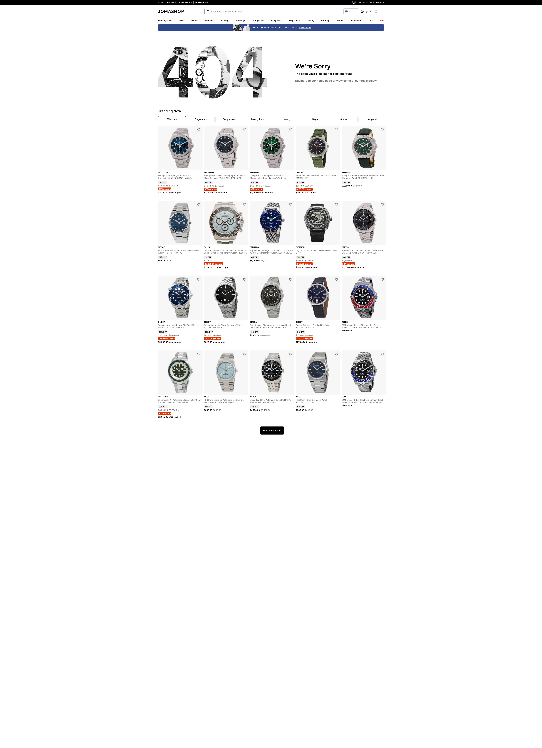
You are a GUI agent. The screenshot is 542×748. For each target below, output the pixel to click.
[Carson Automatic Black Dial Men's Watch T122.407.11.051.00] (244, 279)
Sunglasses (258, 20)
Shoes (340, 20)
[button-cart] (381, 11)
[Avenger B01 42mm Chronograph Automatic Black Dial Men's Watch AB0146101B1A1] (244, 129)
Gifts (370, 20)
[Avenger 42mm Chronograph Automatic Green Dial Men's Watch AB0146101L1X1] (382, 129)
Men (181, 20)
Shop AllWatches (272, 430)
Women (194, 20)
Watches (209, 20)
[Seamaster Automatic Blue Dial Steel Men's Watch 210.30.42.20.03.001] (198, 279)
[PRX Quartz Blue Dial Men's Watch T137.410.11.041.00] (336, 354)
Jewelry (224, 20)
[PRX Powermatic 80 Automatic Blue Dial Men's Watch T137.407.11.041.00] (198, 204)
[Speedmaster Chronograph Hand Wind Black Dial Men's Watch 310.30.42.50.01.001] (382, 204)
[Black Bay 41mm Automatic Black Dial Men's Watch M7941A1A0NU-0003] (290, 354)
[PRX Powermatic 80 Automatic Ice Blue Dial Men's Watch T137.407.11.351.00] (244, 354)
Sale (382, 20)
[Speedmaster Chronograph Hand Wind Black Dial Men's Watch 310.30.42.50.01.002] (290, 279)
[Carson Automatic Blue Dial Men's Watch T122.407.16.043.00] (336, 279)
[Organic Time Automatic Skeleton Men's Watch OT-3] (336, 204)
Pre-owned (355, 20)
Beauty (310, 20)
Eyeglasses (276, 20)
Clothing (325, 20)
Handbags (240, 20)
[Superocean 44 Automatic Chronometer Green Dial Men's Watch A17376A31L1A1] (198, 354)
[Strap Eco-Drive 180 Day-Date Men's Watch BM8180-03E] (336, 129)
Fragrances (294, 20)
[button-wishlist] (376, 11)
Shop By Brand (165, 20)
